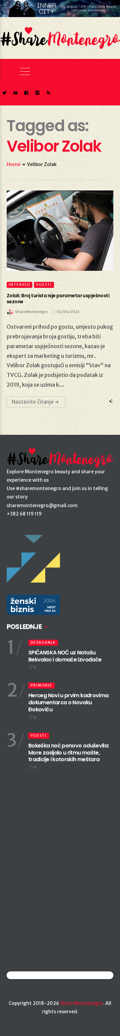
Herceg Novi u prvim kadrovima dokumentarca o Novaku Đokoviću (68, 702)
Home (13, 164)
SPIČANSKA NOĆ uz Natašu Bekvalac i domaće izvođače (64, 656)
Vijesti (44, 285)
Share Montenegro (81, 1003)
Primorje (41, 685)
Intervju (19, 285)
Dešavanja (43, 642)
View (56, 230)
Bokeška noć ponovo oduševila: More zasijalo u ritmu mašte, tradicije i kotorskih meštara (68, 753)
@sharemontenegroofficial (36, 975)
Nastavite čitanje (33, 401)
